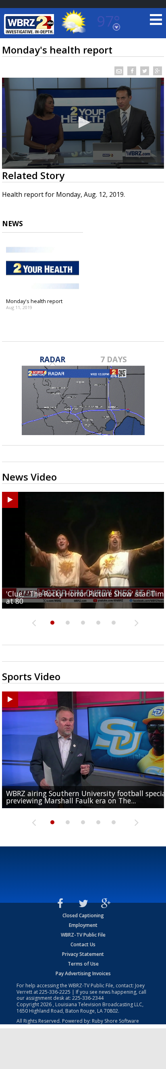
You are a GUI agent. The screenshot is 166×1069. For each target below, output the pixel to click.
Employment (83, 925)
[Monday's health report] (42, 268)
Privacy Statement (83, 954)
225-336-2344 (88, 998)
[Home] (30, 24)
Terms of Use (83, 963)
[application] (83, 123)
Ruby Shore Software (115, 1020)
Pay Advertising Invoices (83, 973)
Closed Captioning (83, 915)
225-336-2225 (55, 992)
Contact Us (83, 944)
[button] (83, 122)
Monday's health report (34, 301)
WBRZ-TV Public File (83, 934)
